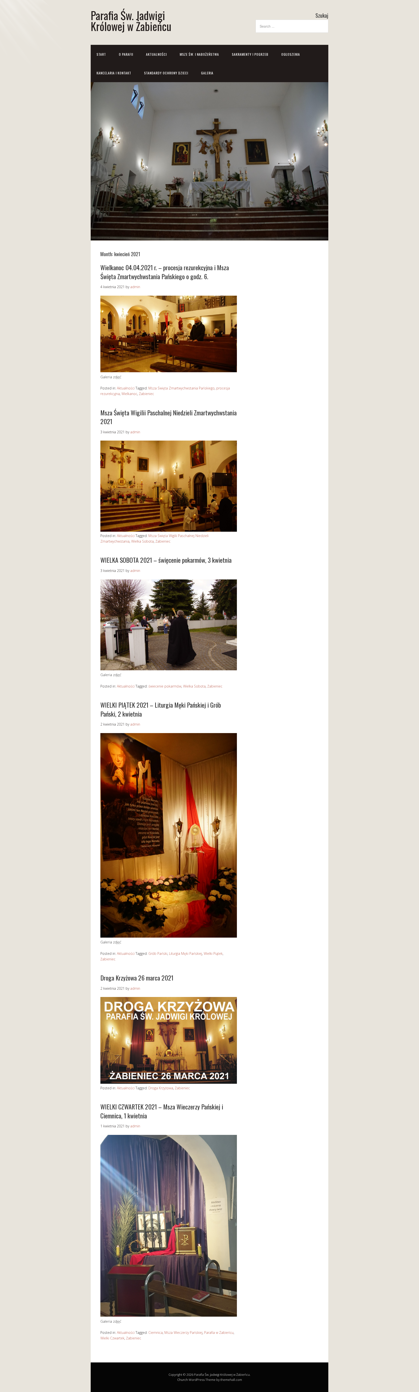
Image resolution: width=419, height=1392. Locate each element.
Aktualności (156, 54)
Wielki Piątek (213, 953)
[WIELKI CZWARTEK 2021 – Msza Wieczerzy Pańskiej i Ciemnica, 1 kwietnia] (168, 1315)
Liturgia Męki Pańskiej (185, 953)
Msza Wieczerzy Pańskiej (183, 1332)
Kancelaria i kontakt (114, 72)
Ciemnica (155, 1332)
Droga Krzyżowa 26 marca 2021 (136, 977)
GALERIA (207, 72)
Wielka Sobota (142, 541)
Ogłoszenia (290, 54)
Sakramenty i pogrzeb (250, 54)
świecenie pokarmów (164, 686)
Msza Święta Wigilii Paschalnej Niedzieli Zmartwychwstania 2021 (168, 417)
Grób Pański (157, 953)
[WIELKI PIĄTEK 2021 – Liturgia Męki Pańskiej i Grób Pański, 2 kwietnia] (168, 936)
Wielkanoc (129, 393)
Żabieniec (146, 393)
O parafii (126, 54)
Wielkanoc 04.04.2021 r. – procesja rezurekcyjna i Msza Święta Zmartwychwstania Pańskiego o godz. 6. (164, 272)
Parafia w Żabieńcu (219, 1332)
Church (182, 1379)
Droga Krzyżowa (160, 1088)
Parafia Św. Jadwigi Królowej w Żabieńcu (131, 20)
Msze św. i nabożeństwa (199, 54)
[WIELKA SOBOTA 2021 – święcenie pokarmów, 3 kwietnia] (168, 668)
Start (101, 54)
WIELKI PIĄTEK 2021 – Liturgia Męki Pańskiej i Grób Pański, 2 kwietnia (160, 709)
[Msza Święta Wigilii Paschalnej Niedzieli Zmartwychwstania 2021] (168, 530)
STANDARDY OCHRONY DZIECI (166, 72)
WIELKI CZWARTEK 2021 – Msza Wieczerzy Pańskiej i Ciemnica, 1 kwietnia (161, 1111)
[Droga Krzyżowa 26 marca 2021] (168, 1082)
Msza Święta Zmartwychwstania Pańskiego (181, 388)
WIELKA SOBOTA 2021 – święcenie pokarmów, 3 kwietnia (166, 560)
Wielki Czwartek (112, 1338)
